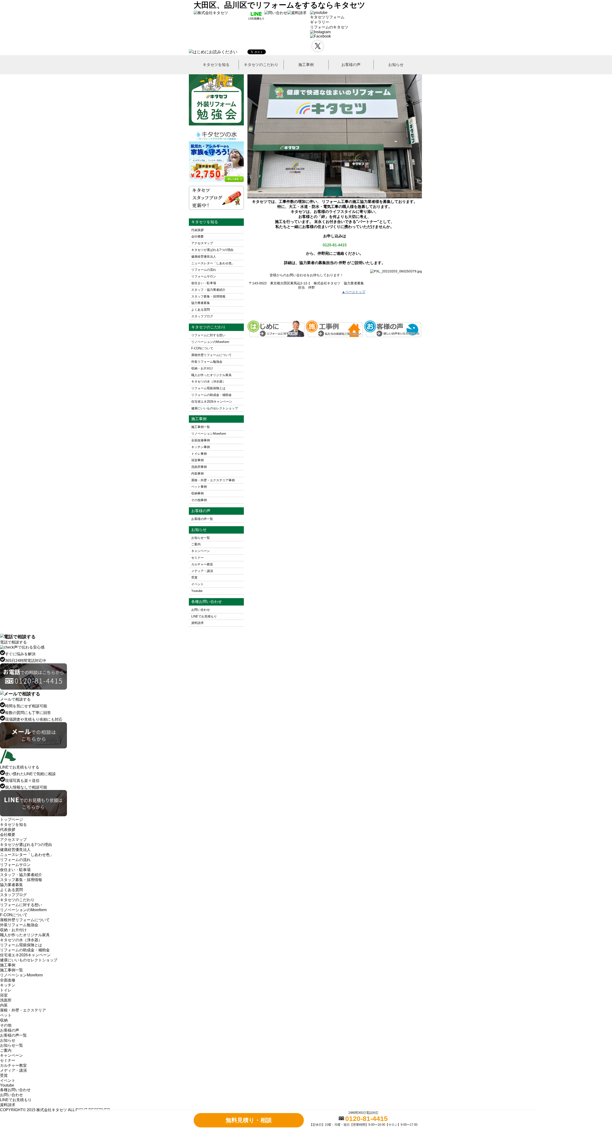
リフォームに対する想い (208, 335)
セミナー (197, 557)
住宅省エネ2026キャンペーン (211, 401)
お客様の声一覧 (202, 519)
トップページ (11, 819)
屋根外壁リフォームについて (211, 355)
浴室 (4, 995)
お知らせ (396, 65)
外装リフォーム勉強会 (206, 361)
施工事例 (306, 65)
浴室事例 (197, 460)
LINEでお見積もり (204, 616)
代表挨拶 (197, 230)
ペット (5, 1015)
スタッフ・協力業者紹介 (208, 290)
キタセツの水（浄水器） (208, 381)
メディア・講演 (202, 571)
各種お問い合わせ (15, 1090)
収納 (4, 1020)
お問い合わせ (200, 609)
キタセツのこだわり (261, 65)
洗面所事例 (199, 467)
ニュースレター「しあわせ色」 (213, 263)
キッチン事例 (200, 447)
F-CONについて (202, 348)
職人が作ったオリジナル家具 (211, 375)
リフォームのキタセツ (329, 27)
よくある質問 (200, 309)
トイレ (5, 990)
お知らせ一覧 (200, 538)
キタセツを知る (216, 65)
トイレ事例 (199, 453)
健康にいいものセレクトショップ (214, 408)
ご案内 (196, 544)
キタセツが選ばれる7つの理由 (212, 250)
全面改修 (7, 980)
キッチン (7, 985)
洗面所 (5, 1000)
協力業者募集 (200, 303)
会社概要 (197, 236)
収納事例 (197, 493)
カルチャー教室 (202, 564)
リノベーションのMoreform (210, 342)
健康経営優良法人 (203, 256)
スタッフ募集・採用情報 (208, 296)
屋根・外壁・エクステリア (23, 1010)
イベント (197, 584)
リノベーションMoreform (208, 433)
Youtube (196, 591)
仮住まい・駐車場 (203, 283)
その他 (5, 1025)
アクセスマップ (202, 243)
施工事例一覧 (200, 427)
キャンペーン (200, 551)
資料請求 (197, 623)
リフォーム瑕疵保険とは (208, 388)
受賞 (194, 577)
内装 (4, 1005)
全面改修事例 (200, 440)
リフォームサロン (203, 276)
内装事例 (197, 473)
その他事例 (199, 500)
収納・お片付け (202, 368)
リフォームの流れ (203, 269)
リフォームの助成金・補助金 (211, 395)
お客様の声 (351, 65)
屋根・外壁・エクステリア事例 (213, 480)
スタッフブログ (202, 316)
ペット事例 (199, 486)
